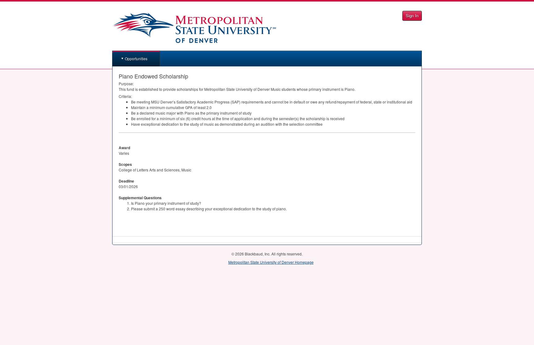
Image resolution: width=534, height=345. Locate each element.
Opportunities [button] (136, 58)
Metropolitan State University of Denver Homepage (271, 262)
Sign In (412, 16)
